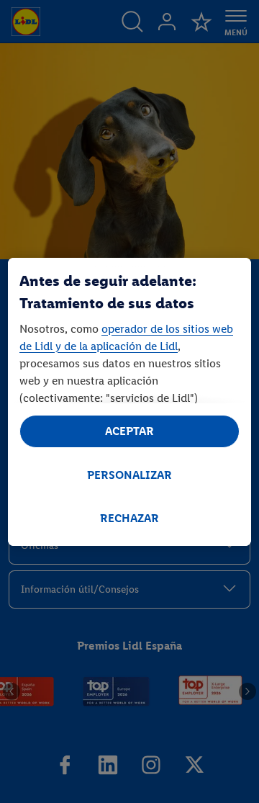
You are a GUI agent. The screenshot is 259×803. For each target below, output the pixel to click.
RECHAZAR (129, 518)
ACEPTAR (129, 431)
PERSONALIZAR (129, 475)
